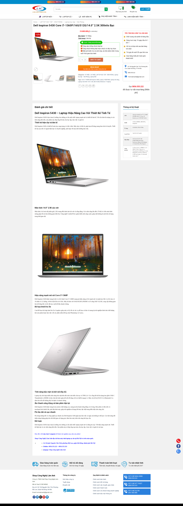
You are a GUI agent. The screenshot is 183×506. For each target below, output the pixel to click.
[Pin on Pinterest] (90, 86)
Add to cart (95, 60)
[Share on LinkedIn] (93, 86)
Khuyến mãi (66, 485)
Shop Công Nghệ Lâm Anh (43, 438)
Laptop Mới (93, 76)
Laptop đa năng (114, 79)
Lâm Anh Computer (49, 434)
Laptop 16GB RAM (105, 79)
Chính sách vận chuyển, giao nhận (103, 485)
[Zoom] (36, 69)
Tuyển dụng (66, 482)
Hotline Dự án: (126, 2)
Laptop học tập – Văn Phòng (74, 22)
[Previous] (36, 51)
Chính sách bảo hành (99, 479)
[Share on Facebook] (79, 86)
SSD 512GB (97, 81)
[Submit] (106, 9)
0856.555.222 (138, 86)
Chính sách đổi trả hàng (100, 482)
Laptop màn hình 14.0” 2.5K (85, 81)
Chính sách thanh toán (100, 488)
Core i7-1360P (85, 79)
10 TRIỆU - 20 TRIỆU (90, 74)
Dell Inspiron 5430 (94, 79)
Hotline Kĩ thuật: (91, 2)
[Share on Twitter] (83, 86)
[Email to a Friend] (86, 86)
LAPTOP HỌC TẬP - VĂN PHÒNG (51, 22)
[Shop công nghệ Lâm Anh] (39, 9)
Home (35, 22)
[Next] (72, 51)
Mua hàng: (57, 2)
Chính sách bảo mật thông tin (102, 493)
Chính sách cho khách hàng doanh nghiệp (106, 491)
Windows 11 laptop (105, 81)
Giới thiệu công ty (68, 479)
